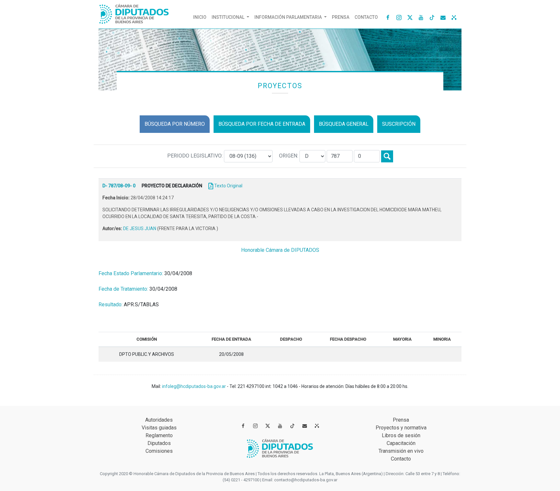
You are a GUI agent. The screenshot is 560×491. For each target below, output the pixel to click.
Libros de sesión (401, 435)
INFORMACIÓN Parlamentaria (288, 17)
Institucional (228, 17)
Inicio (201, 17)
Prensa (340, 17)
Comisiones (159, 451)
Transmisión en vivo (401, 451)
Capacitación (401, 443)
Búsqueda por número (175, 124)
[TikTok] (432, 17)
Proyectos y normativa (401, 428)
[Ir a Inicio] (134, 12)
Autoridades (159, 420)
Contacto (366, 17)
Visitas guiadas (159, 428)
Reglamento (159, 435)
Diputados (159, 443)
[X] (410, 17)
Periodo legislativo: (195, 156)
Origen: (289, 156)
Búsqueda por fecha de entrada (261, 124)
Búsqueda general (343, 124)
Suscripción (398, 124)
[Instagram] (399, 17)
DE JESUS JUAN (140, 228)
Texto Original (228, 185)
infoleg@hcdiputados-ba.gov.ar (194, 386)
